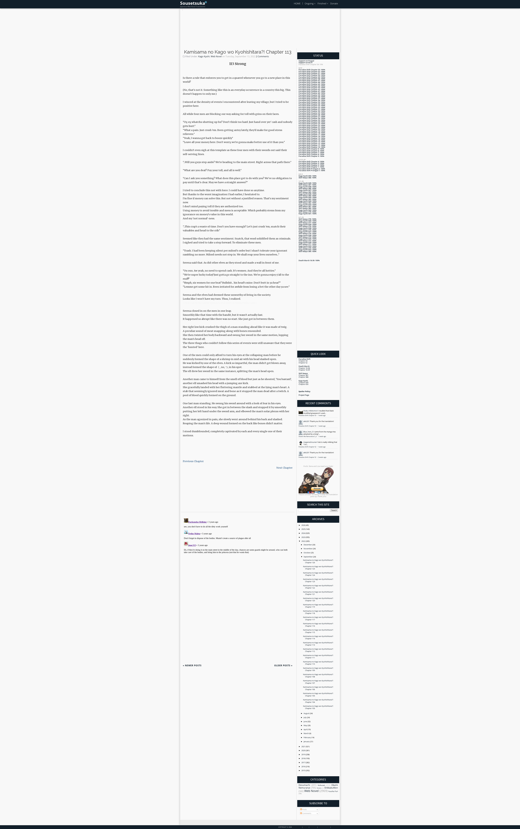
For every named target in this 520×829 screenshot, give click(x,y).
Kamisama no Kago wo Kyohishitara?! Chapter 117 (318, 618)
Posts (304, 809)
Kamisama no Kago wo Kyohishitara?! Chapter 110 (318, 662)
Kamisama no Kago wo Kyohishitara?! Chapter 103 (318, 707)
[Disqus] (237, 551)
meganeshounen (310, 442)
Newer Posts (192, 665)
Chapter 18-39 (304, 370)
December (308, 544)
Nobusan (321, 785)
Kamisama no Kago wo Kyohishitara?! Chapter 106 (318, 688)
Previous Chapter (193, 461)
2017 (303, 762)
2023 (303, 537)
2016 (303, 766)
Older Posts (283, 665)
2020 (303, 750)
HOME (297, 3)
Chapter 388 (303, 377)
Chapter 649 (303, 382)
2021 (303, 746)
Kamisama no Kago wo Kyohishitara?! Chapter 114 (318, 637)
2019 (303, 754)
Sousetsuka (192, 3)
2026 (303, 525)
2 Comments (262, 56)
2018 (303, 758)
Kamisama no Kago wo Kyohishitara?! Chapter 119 (318, 605)
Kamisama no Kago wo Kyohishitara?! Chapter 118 (318, 612)
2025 (303, 529)
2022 (303, 541)
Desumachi (304, 785)
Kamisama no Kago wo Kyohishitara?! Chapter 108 (318, 675)
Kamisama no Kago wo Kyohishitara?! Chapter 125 (318, 567)
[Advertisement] (260, 30)
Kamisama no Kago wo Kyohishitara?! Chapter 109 (318, 669)
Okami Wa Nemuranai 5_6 (308, 436)
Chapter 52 (303, 362)
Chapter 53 (303, 361)
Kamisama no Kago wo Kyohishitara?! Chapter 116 (318, 624)
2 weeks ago (322, 457)
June (306, 721)
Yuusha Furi (333, 791)
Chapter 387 (303, 375)
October (307, 552)
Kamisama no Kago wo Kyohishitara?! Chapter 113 (237, 52)
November (308, 548)
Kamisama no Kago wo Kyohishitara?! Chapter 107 (318, 681)
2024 (303, 533)
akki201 (306, 421)
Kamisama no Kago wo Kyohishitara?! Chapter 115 (318, 631)
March (306, 733)
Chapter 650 (303, 384)
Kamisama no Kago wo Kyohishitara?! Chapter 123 (318, 580)
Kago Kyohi (204, 56)
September (308, 556)
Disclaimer (335, 827)
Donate (334, 3)
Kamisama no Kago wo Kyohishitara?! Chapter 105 (318, 694)
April (306, 729)
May (306, 725)
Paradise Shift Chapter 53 (308, 415)
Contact (313, 827)
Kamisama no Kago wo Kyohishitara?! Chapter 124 (318, 574)
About (305, 827)
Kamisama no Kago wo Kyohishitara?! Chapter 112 (318, 650)
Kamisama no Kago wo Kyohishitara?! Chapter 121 (318, 593)
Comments (306, 813)
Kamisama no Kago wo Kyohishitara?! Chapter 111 (318, 656)
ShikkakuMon (331, 787)
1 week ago (322, 415)
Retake (319, 788)
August (307, 713)
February (307, 737)
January (307, 741)
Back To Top (185, 827)
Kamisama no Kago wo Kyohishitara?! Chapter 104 (318, 700)
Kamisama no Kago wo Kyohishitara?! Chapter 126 (318, 561)
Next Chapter (284, 467)
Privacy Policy (324, 827)
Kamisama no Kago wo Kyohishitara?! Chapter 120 (318, 599)
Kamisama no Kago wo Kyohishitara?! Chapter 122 (318, 586)
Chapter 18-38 (304, 368)
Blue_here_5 (308, 431)
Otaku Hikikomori (310, 410)
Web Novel (216, 56)
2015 (303, 770)
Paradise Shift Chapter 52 (308, 447)
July (305, 717)
